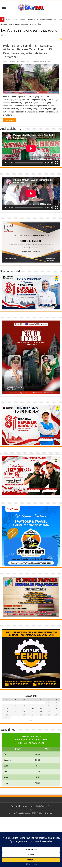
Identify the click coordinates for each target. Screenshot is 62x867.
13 (33, 709)
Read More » (9, 120)
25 (15, 715)
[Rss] (31, 809)
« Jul (30, 720)
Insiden (21, 61)
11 (15, 709)
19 (24, 712)
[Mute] (51, 162)
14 (41, 709)
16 (56, 709)
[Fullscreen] (56, 162)
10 (7, 709)
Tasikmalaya (41, 61)
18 (15, 712)
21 (41, 712)
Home (4, 24)
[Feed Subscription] (61, 39)
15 (49, 709)
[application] (31, 149)
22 (49, 712)
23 (56, 712)
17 (7, 712)
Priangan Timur (30, 61)
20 (33, 712)
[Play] (5, 162)
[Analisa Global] (31, 6)
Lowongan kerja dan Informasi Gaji (36, 806)
